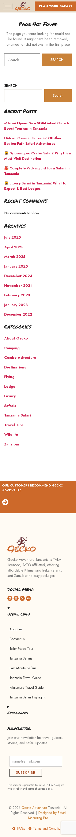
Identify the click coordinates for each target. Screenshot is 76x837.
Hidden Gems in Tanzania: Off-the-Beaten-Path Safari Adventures (32, 141)
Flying (9, 376)
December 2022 (18, 314)
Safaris (10, 405)
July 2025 (12, 237)
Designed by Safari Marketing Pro (47, 815)
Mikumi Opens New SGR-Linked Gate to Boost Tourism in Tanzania (37, 126)
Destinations (15, 367)
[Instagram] (16, 598)
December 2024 (18, 275)
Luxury (10, 396)
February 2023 (17, 295)
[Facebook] (9, 598)
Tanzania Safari (17, 415)
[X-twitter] (22, 598)
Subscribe (25, 772)
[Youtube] (28, 598)
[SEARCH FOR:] (21, 61)
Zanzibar (11, 444)
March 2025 (15, 256)
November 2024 (18, 285)
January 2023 (16, 304)
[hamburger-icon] (7, 6)
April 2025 (13, 247)
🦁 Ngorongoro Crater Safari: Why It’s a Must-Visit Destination (37, 156)
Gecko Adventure (34, 807)
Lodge (9, 386)
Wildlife (11, 434)
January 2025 (16, 266)
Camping (12, 347)
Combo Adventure (20, 357)
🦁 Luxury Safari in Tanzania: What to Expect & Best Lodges (35, 186)
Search (10, 85)
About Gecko (16, 338)
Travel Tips (13, 424)
